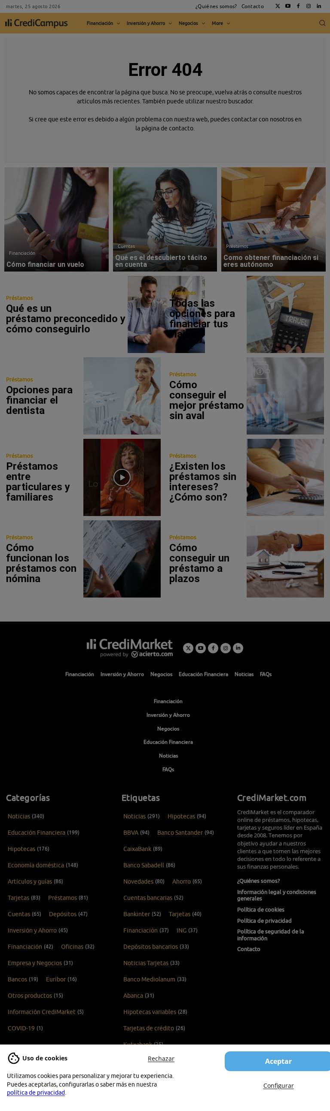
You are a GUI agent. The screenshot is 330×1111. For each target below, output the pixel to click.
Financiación (22, 253)
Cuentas (126, 246)
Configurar (278, 1085)
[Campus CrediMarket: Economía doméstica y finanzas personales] (130, 648)
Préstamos (237, 246)
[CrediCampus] (36, 23)
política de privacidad (36, 1092)
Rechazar (161, 1058)
